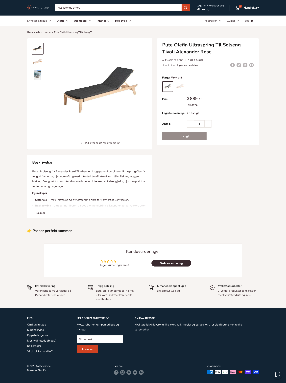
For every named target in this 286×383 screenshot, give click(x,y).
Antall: (166, 123)
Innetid (101, 20)
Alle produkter (43, 32)
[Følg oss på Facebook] (116, 372)
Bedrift (249, 20)
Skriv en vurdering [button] (171, 263)
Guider (231, 20)
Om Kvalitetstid (36, 324)
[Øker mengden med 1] (208, 123)
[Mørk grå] (167, 86)
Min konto (202, 9)
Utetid (61, 20)
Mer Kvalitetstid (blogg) (41, 340)
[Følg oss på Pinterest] (128, 372)
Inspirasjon (210, 20)
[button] (277, 374)
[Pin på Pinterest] (239, 64)
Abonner (87, 349)
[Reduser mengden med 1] (190, 123)
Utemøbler (80, 20)
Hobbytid (121, 20)
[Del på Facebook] (232, 64)
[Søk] (186, 7)
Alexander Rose (172, 60)
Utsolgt (184, 136)
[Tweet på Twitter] (245, 64)
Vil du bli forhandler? (40, 351)
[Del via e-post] (251, 64)
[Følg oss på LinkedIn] (141, 372)
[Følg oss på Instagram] (122, 372)
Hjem (30, 32)
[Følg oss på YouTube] (135, 372)
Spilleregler (34, 345)
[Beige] (180, 86)
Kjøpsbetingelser (37, 335)
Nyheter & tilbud (37, 20)
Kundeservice (35, 329)
